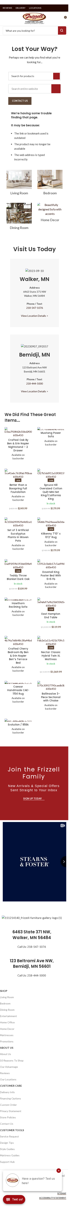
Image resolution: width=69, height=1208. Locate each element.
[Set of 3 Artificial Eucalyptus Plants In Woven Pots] (18, 522)
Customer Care (11, 1085)
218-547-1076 (34, 307)
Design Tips (7, 1142)
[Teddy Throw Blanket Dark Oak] (18, 564)
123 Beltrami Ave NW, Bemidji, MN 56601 (32, 963)
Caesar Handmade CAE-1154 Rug (18, 690)
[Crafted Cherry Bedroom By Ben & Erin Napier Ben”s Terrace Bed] (18, 641)
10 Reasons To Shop (12, 1060)
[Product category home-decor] (50, 213)
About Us (6, 1047)
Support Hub (7, 1161)
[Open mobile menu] (4, 18)
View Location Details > (34, 315)
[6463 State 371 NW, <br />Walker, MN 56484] (31, 924)
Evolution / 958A (18, 724)
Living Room (7, 997)
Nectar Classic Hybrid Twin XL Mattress (51, 655)
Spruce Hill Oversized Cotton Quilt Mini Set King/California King (51, 492)
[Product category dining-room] (19, 217)
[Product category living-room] (19, 183)
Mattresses (6, 1035)
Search (62, 30)
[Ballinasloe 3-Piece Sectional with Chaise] (51, 686)
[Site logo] (34, 18)
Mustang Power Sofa (51, 434)
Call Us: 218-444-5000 (31, 975)
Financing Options (10, 1098)
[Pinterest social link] (64, 8)
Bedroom (5, 1003)
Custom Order (8, 1104)
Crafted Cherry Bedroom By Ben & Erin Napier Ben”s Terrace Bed (18, 656)
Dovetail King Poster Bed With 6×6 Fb (51, 575)
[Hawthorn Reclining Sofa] (18, 599)
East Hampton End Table (50, 615)
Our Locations (8, 1079)
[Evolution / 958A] (18, 720)
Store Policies (8, 1117)
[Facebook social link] (54, 8)
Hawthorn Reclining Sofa (18, 605)
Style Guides (7, 1149)
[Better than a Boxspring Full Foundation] (18, 474)
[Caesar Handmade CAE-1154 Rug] (18, 682)
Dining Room (7, 1009)
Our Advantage (9, 1066)
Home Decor (7, 1028)
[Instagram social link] (59, 8)
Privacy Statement (10, 1111)
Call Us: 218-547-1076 (31, 946)
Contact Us (6, 1123)
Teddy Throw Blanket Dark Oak (18, 577)
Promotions (6, 1041)
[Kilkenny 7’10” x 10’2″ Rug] (51, 522)
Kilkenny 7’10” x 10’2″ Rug (51, 535)
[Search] (56, 88)
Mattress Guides (10, 1155)
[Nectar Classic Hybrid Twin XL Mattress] (51, 641)
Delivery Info (7, 1092)
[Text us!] (14, 1200)
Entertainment (8, 1016)
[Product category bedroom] (50, 183)
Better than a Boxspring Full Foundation (18, 488)
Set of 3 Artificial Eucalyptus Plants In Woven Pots (18, 535)
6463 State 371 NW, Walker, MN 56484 (31, 935)
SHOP (3, 990)
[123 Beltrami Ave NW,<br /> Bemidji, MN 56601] (31, 953)
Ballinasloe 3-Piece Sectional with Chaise (51, 697)
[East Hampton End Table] (51, 603)
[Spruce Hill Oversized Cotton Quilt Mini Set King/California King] (51, 474)
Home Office (7, 1022)
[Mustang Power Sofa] (51, 428)
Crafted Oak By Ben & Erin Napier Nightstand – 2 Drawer (18, 445)
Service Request (9, 1136)
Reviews (5, 1073)
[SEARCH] (56, 76)
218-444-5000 (34, 383)
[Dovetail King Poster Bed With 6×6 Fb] (51, 564)
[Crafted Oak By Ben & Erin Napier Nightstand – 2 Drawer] (18, 432)
